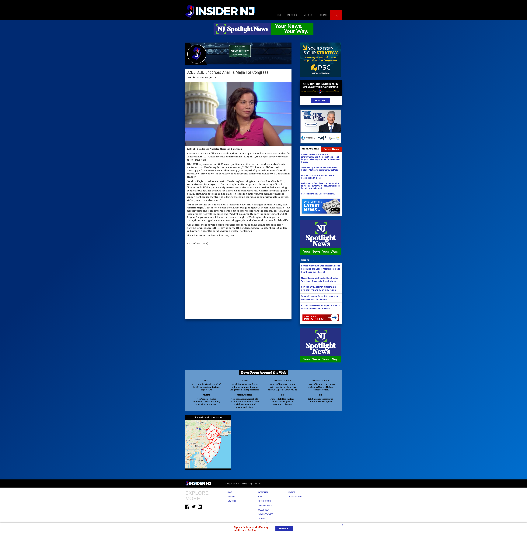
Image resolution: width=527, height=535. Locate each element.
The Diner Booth (264, 501)
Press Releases (308, 260)
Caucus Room (263, 510)
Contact (291, 492)
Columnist (262, 519)
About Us (232, 497)
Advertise (232, 501)
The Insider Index (295, 497)
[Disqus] (238, 282)
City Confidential (265, 505)
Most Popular (310, 148)
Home (230, 492)
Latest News (331, 149)
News (260, 497)
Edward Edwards (265, 514)
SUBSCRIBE (321, 100)
